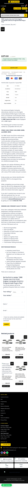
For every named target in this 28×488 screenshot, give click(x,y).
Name (5, 304)
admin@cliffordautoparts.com (16, 199)
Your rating (7, 292)
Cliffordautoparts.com (15, 478)
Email (5, 310)
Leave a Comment (5, 24)
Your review (7, 295)
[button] (26, 11)
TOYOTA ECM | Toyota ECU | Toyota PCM (11, 82)
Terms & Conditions (15, 480)
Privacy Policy (21, 480)
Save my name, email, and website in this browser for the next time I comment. (13, 318)
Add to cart (14, 67)
